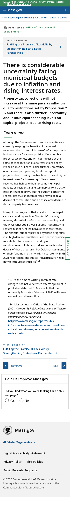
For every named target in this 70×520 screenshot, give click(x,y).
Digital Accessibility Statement (24, 453)
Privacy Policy (12, 462)
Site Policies (35, 462)
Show (11, 31)
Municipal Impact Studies (18, 17)
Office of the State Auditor (42, 27)
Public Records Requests (20, 470)
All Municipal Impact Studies (51, 17)
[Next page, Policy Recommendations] (64, 365)
